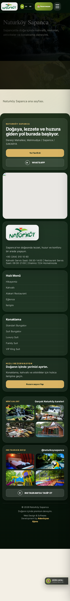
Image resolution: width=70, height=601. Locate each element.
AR (30, 6)
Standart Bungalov (16, 325)
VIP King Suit (13, 349)
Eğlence (10, 299)
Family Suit (12, 343)
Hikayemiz (11, 281)
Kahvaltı (10, 287)
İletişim (10, 305)
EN (26, 6)
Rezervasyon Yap (35, 384)
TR (22, 6)
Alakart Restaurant (16, 293)
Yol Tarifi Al (35, 153)
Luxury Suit (12, 337)
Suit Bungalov (13, 331)
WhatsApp (38, 162)
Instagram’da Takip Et (38, 493)
